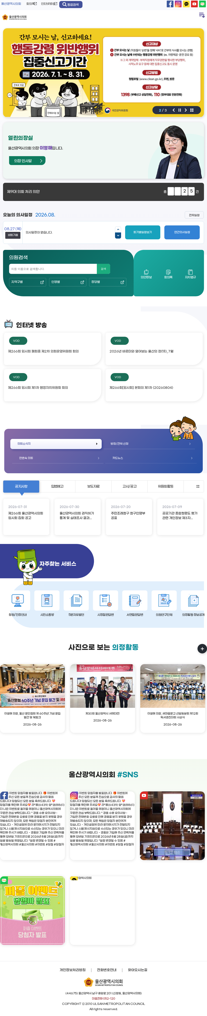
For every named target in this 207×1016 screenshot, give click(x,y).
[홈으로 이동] (14, 17)
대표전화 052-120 (103, 998)
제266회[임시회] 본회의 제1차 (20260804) (141, 388)
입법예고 (57, 487)
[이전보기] (118, 229)
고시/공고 (129, 487)
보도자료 (93, 487)
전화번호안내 (106, 970)
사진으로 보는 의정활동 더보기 (202, 648)
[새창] (170, 3)
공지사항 (21, 487)
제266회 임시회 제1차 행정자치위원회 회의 (38, 388)
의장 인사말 (23, 161)
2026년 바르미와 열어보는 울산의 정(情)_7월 (141, 351)
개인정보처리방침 (73, 970)
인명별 (55, 282)
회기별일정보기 (142, 232)
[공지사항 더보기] (198, 486)
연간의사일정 (182, 232)
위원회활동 (165, 487)
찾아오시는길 (137, 970)
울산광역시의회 (11, 4)
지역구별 (17, 282)
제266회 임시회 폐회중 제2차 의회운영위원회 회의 (43, 351)
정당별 (95, 282)
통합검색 (73, 5)
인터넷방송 (48, 4)
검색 (103, 268)
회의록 (30, 4)
